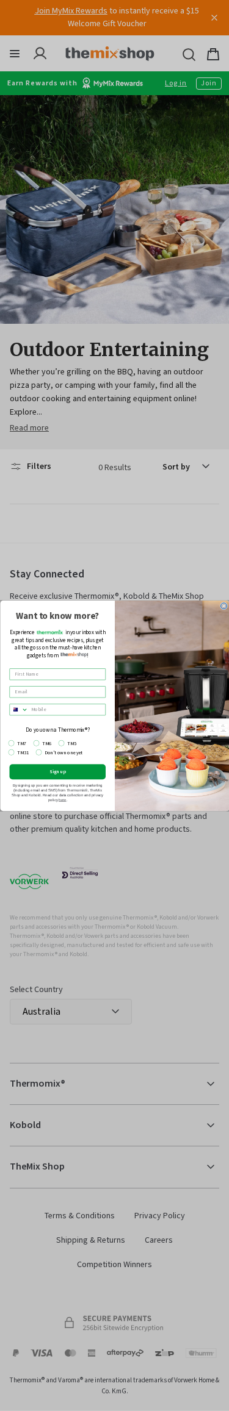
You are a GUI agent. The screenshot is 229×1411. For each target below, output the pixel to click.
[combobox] (19, 709)
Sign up (57, 771)
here (63, 800)
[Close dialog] (223, 605)
